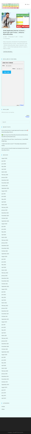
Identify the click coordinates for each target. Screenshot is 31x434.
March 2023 (4, 270)
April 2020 (4, 365)
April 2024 (4, 234)
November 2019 (5, 379)
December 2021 (5, 311)
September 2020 (5, 352)
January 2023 (4, 275)
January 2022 (4, 308)
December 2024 (5, 213)
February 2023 (5, 272)
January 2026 (4, 177)
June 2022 (4, 294)
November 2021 (5, 313)
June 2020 (4, 360)
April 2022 (4, 300)
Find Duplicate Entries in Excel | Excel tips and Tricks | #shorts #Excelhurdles (14, 32)
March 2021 (4, 335)
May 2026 (4, 166)
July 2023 (3, 259)
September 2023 (5, 253)
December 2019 (5, 376)
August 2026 (4, 158)
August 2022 (4, 289)
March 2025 (4, 204)
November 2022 (5, 281)
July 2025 (3, 193)
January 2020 (4, 373)
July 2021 (3, 324)
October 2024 (5, 218)
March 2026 (4, 172)
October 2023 (5, 251)
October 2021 (5, 316)
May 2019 (4, 395)
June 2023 (4, 262)
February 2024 (5, 240)
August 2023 (4, 256)
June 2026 (4, 163)
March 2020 (4, 368)
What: (3, 65)
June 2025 (4, 196)
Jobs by (28, 115)
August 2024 (4, 223)
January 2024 (4, 242)
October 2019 (5, 382)
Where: (13, 68)
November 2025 (5, 182)
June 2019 (4, 392)
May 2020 (4, 362)
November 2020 (5, 346)
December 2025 (5, 180)
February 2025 (5, 207)
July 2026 (3, 161)
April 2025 (4, 202)
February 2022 (5, 305)
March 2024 (4, 237)
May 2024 (4, 232)
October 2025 (5, 185)
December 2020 (5, 343)
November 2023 (5, 248)
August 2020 (4, 354)
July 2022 (3, 292)
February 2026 (5, 174)
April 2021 (4, 332)
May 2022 (4, 297)
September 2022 (5, 286)
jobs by (18, 105)
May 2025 (4, 199)
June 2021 (4, 327)
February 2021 (5, 338)
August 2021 (4, 322)
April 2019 (4, 398)
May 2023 (4, 264)
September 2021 (5, 319)
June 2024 (4, 229)
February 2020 (5, 371)
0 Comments (7, 38)
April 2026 (4, 169)
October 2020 (5, 349)
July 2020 (3, 357)
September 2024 (5, 221)
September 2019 (5, 384)
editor (5, 36)
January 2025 (4, 210)
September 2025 (5, 188)
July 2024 (3, 226)
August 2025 (4, 191)
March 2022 (4, 302)
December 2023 (5, 245)
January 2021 (4, 341)
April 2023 (4, 267)
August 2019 (4, 387)
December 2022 (5, 278)
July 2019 (3, 390)
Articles (3, 406)
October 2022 (5, 283)
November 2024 (5, 215)
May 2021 (4, 330)
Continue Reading (7, 51)
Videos (21, 36)
